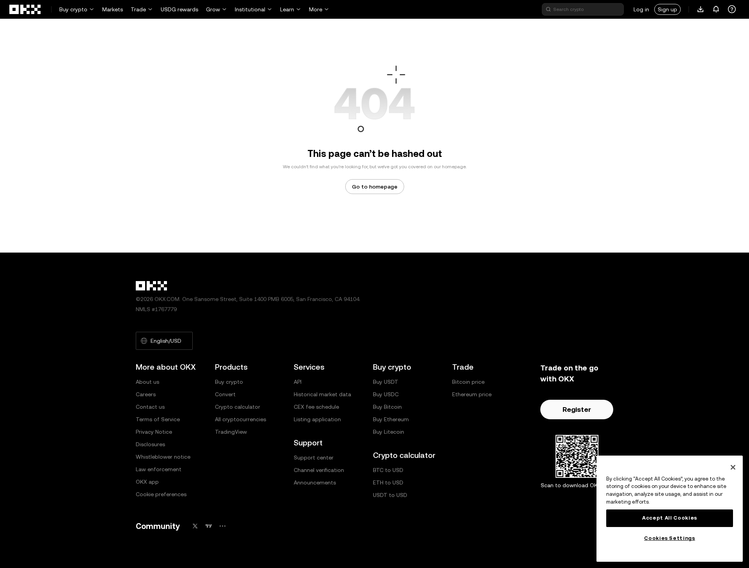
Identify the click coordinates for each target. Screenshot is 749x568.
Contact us (150, 407)
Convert (225, 394)
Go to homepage (375, 186)
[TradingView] (208, 526)
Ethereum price (472, 394)
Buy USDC (386, 394)
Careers (146, 394)
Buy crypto (73, 9)
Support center (314, 457)
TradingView (231, 432)
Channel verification (319, 470)
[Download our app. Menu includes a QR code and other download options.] (701, 9)
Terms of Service (158, 419)
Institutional (250, 9)
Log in (641, 9)
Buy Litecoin (388, 432)
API (298, 382)
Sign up (667, 9)
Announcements (315, 482)
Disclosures (150, 444)
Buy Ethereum (391, 419)
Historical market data (322, 394)
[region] (669, 509)
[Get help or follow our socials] (732, 9)
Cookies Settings (669, 538)
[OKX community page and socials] (222, 526)
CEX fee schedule (316, 407)
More (315, 9)
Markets (112, 9)
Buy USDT (385, 382)
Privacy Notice (154, 432)
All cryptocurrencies (240, 419)
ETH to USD (388, 482)
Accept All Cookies (669, 518)
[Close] (733, 467)
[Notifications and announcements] (716, 9)
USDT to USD (390, 495)
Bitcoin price (468, 382)
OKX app (147, 482)
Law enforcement (158, 469)
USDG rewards (179, 9)
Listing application (317, 419)
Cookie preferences (161, 494)
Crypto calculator (237, 407)
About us (147, 382)
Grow (213, 9)
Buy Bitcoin (387, 407)
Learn (287, 9)
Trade (138, 9)
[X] (195, 526)
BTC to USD (388, 470)
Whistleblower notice (163, 457)
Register (577, 409)
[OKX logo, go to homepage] (25, 9)
